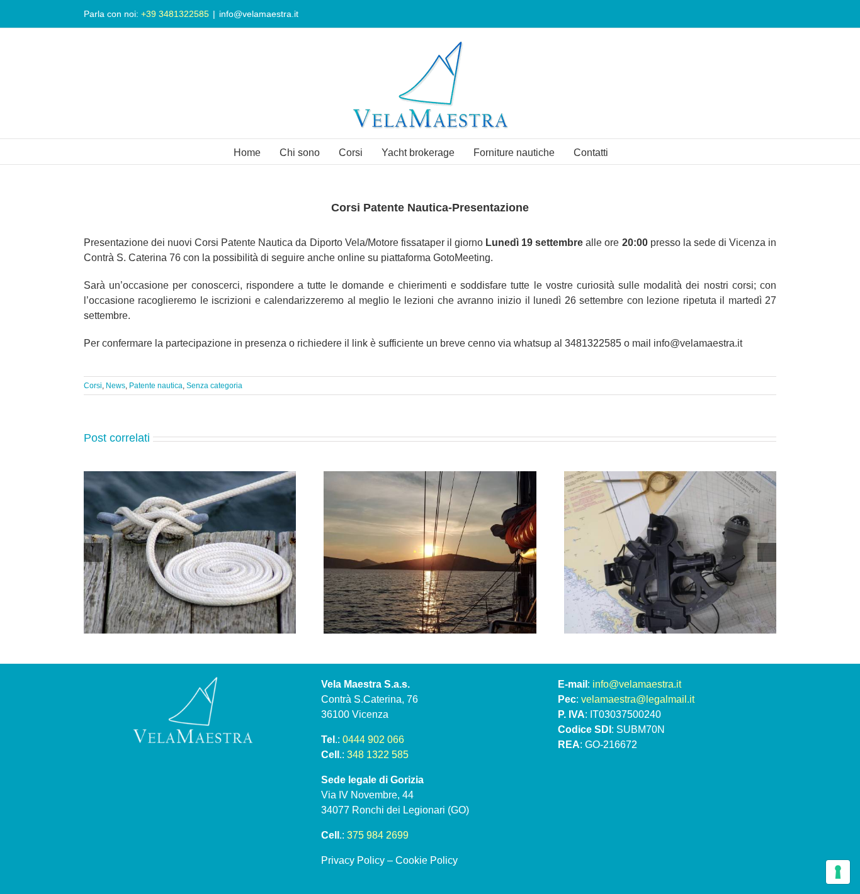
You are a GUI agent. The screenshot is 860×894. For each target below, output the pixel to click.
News (115, 385)
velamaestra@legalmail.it (637, 699)
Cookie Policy (426, 860)
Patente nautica (156, 385)
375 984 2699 (378, 835)
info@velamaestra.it (258, 14)
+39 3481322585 (175, 14)
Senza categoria (214, 385)
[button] (93, 552)
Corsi (93, 385)
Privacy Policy (353, 860)
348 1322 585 (378, 754)
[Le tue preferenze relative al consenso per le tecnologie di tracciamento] (838, 872)
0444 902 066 (373, 739)
